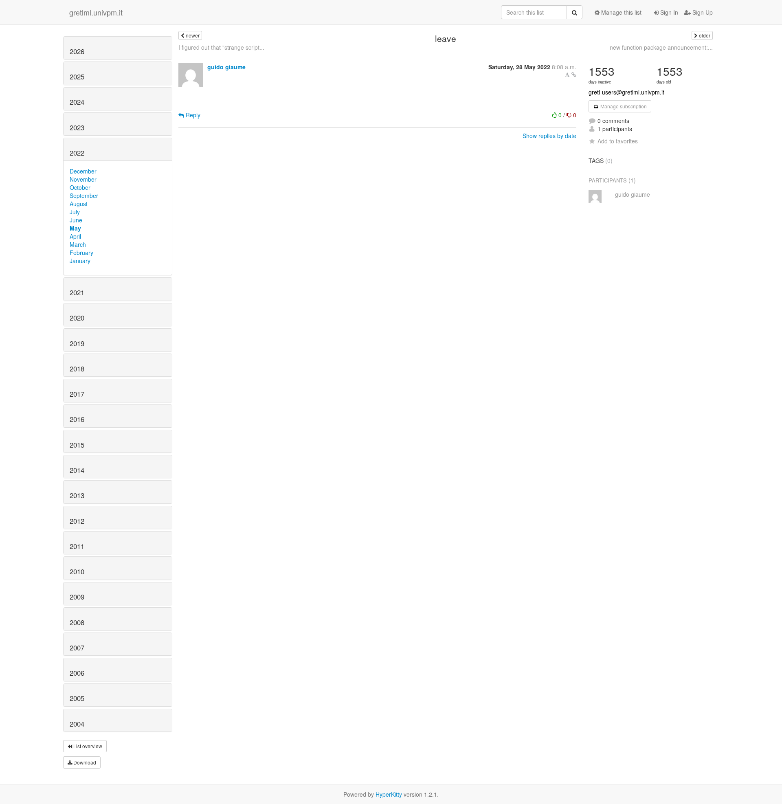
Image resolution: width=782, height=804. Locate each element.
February (81, 252)
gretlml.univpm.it (96, 12)
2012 (77, 521)
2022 (77, 153)
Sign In (668, 12)
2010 (77, 571)
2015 (77, 445)
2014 (77, 470)
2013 (77, 495)
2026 (77, 51)
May (75, 228)
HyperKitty (389, 794)
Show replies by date (549, 136)
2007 (77, 647)
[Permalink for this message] (573, 74)
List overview (87, 745)
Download (84, 762)
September (84, 195)
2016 (77, 419)
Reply (192, 115)
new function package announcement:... (661, 47)
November (83, 179)
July (75, 212)
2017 (77, 394)
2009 (77, 597)
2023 (77, 127)
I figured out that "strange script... (221, 47)
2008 (77, 622)
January (80, 261)
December (83, 171)
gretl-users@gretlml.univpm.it (626, 92)
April (75, 236)
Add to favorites (617, 141)
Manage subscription (623, 106)
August (79, 204)
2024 (77, 102)
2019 (77, 343)
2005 (77, 698)
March (78, 244)
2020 (77, 318)
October (80, 187)
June (76, 220)
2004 (77, 724)
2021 (77, 292)
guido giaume (226, 67)
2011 (77, 546)
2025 (77, 76)
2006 (77, 673)
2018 (77, 368)
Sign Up (702, 12)
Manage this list (620, 12)
